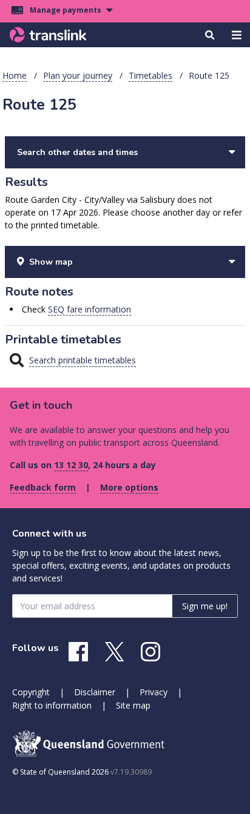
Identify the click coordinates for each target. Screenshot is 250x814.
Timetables (150, 75)
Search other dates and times (77, 152)
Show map (51, 262)
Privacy (153, 692)
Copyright (31, 692)
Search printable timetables (82, 360)
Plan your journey (77, 75)
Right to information (52, 705)
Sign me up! (205, 606)
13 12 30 (71, 465)
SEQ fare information (89, 309)
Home (14, 75)
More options (129, 487)
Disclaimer (94, 692)
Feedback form (43, 487)
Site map (133, 705)
